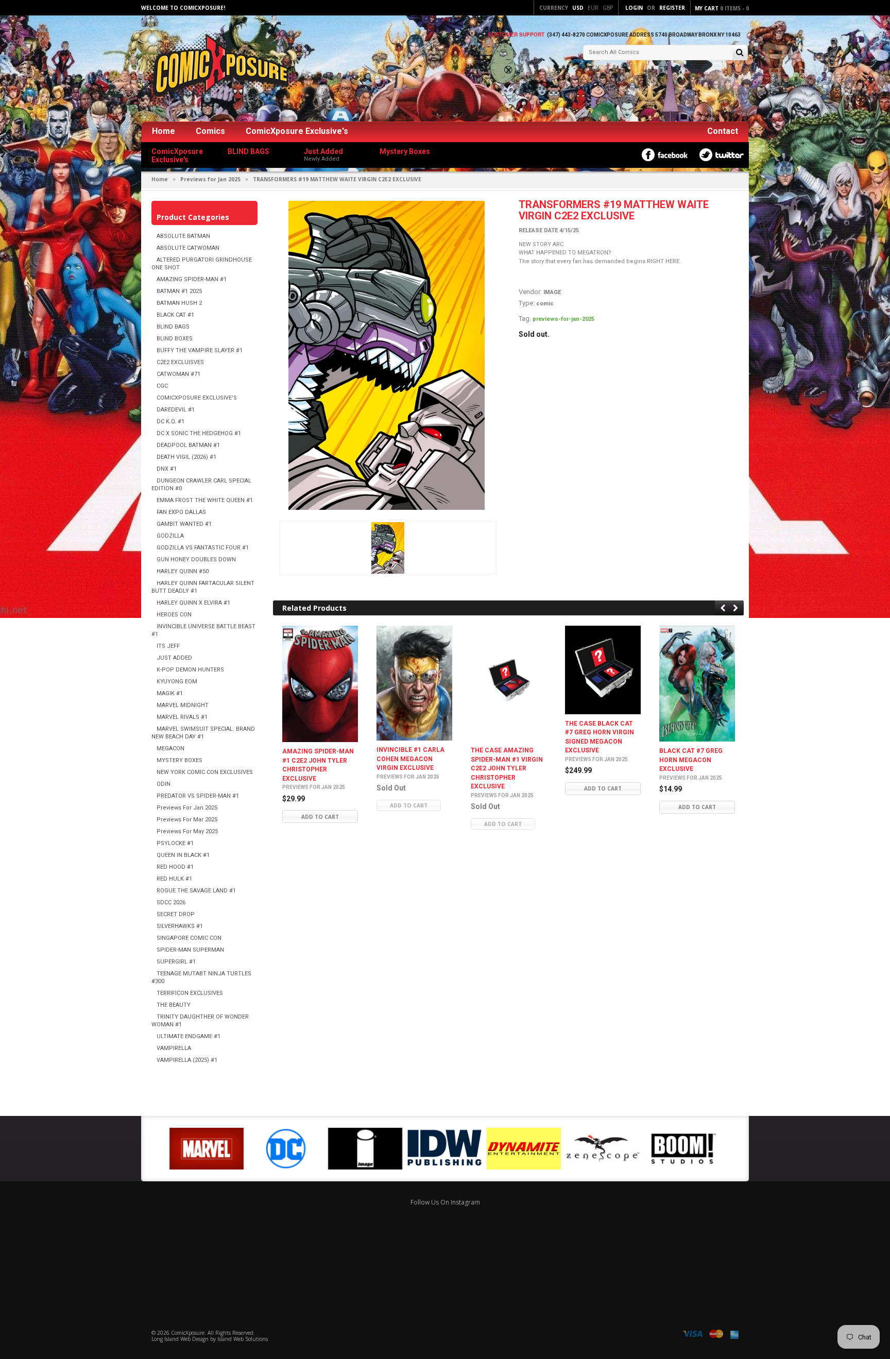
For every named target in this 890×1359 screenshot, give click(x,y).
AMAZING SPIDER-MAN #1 (192, 279)
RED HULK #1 (174, 878)
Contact (722, 131)
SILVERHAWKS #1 (180, 926)
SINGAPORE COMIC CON (189, 938)
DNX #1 (167, 469)
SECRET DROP (176, 914)
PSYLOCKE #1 (175, 843)
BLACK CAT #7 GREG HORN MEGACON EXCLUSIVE (691, 760)
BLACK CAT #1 (175, 315)
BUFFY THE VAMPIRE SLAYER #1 (200, 350)
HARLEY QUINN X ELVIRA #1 (193, 602)
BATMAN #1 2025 (179, 291)
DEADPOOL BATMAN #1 (188, 445)
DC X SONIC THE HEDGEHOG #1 (199, 433)
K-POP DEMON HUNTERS (190, 669)
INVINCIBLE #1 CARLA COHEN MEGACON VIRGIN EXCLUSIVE (410, 759)
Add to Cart (320, 816)
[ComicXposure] (218, 69)
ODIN (163, 784)
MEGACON (170, 748)
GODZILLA (170, 535)
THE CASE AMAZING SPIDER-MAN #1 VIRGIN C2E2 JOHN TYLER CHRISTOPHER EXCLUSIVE (507, 768)
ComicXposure (187, 1332)
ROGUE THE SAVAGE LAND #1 (196, 890)
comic (545, 303)
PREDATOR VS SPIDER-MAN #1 (198, 796)
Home (163, 131)
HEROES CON (174, 614)
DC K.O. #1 (170, 421)
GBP (608, 7)
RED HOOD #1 (175, 867)
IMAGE (552, 292)
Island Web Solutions (242, 1339)
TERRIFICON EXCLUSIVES (190, 993)
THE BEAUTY (174, 1005)
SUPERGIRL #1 (176, 961)
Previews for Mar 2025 (187, 819)
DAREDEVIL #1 (176, 409)
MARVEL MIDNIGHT (183, 705)
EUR (593, 7)
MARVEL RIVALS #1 (182, 717)
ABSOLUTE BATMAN (183, 236)
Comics (210, 131)
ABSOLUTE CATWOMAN (188, 248)
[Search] (739, 53)
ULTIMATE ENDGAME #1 (188, 1036)
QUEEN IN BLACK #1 (183, 855)
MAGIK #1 (170, 693)
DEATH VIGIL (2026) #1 (186, 457)
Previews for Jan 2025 (210, 179)
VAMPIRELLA (174, 1048)
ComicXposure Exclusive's (297, 131)
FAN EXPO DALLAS (181, 512)
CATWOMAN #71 (178, 374)
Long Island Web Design (180, 1339)
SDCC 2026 (171, 902)
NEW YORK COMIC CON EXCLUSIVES (205, 772)
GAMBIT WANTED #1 (184, 524)
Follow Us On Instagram (445, 1202)
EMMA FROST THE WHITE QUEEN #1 (205, 500)
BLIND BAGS (173, 326)
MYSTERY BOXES (179, 760)
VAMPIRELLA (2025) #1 (187, 1060)
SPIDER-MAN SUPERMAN (190, 950)
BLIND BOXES (175, 338)
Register (672, 7)
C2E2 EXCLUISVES (180, 362)
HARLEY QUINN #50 (183, 571)
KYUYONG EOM (177, 681)
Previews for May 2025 (187, 831)
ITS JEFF (168, 646)
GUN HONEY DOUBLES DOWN (196, 559)
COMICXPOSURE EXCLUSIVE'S (197, 397)
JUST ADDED (174, 658)
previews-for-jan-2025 (563, 319)
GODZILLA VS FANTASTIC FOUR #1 (203, 547)
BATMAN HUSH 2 (179, 303)
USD (578, 7)
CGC (162, 386)
